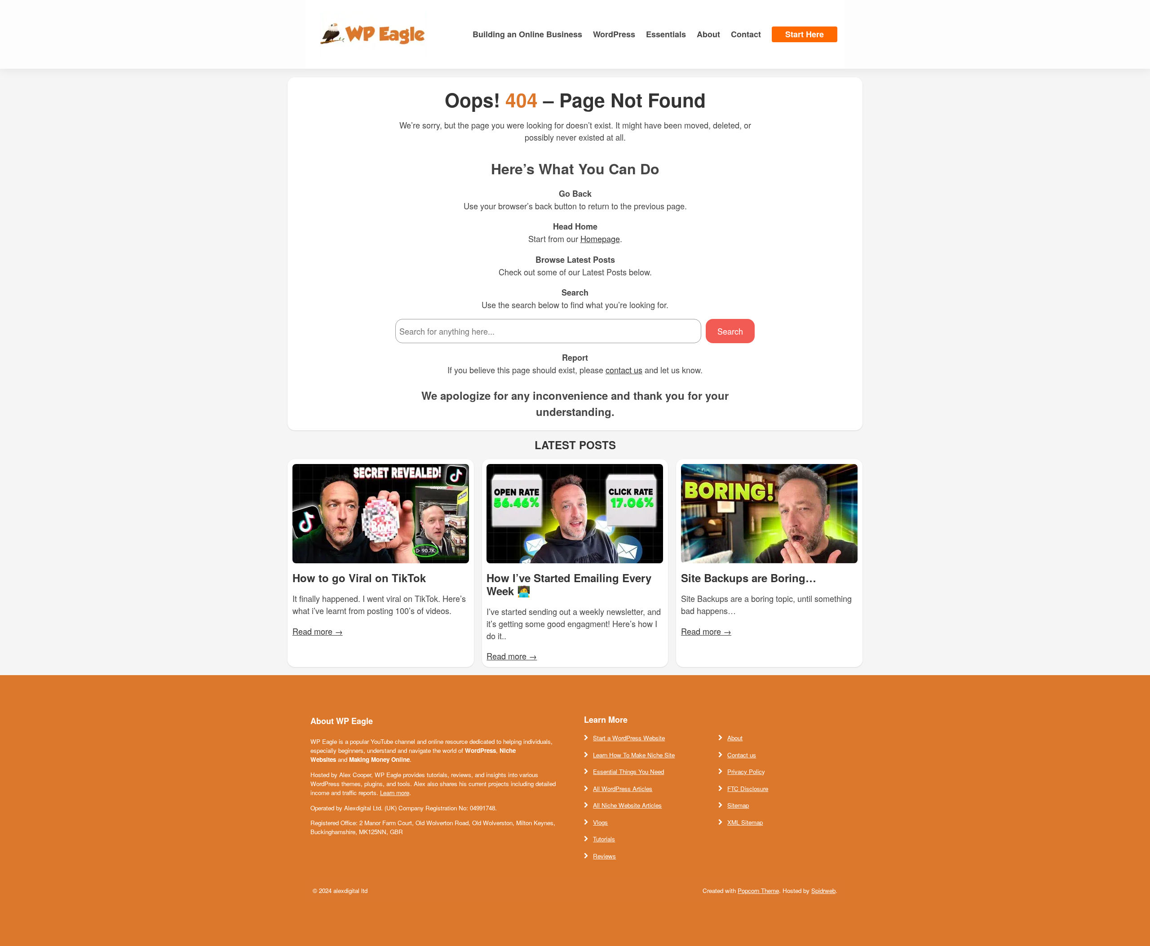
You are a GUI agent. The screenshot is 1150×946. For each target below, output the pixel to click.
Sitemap (738, 805)
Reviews (604, 856)
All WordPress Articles (622, 788)
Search (730, 331)
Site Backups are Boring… (748, 577)
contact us (624, 370)
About (735, 738)
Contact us (741, 755)
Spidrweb (823, 890)
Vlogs (600, 822)
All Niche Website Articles (627, 805)
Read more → (317, 631)
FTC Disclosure (747, 788)
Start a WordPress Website (629, 738)
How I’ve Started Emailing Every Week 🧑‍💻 (569, 584)
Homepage (600, 238)
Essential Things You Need (628, 771)
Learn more (394, 792)
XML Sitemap (745, 822)
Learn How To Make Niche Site (634, 755)
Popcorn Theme (758, 890)
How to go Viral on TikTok (359, 577)
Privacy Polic (744, 771)
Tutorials (604, 839)
